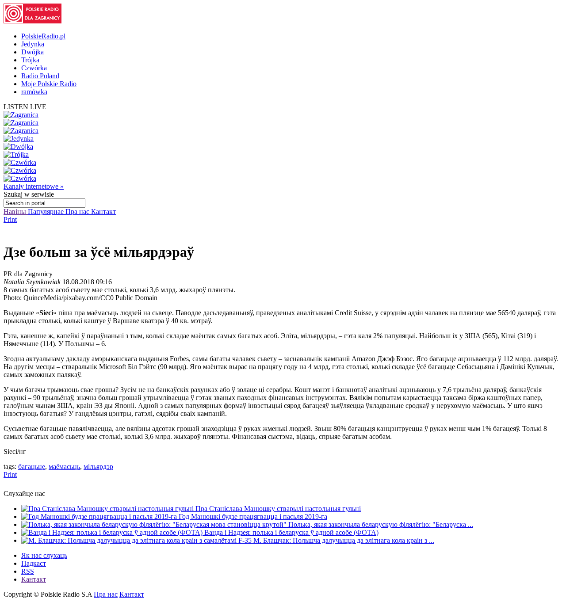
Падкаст (33, 563)
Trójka (30, 60)
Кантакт (103, 211)
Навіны (16, 211)
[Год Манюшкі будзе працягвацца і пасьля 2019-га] (100, 516)
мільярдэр (98, 466)
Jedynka (32, 44)
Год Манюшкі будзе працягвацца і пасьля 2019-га (253, 516)
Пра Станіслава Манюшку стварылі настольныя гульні (278, 508)
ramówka (34, 91)
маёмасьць (64, 466)
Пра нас (78, 211)
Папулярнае (46, 211)
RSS (27, 571)
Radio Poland (40, 76)
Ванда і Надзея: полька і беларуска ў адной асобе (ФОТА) (291, 532)
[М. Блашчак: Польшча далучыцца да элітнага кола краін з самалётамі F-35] (137, 540)
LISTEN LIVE (25, 106)
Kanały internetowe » (34, 186)
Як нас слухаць (44, 555)
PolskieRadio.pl (43, 36)
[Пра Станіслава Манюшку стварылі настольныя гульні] (108, 508)
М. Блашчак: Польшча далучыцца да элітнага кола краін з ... (343, 540)
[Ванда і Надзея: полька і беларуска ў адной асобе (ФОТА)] (112, 532)
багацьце (31, 466)
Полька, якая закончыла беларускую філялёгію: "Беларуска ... (380, 524)
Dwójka (32, 52)
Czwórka (34, 68)
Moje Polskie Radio (48, 84)
